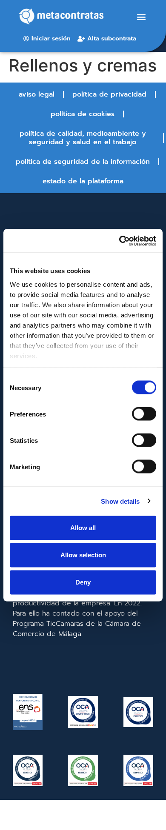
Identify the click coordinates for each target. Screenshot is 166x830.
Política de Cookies (82, 114)
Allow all (83, 527)
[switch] (144, 414)
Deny (83, 582)
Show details (120, 501)
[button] (141, 17)
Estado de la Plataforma (83, 181)
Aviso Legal (36, 94)
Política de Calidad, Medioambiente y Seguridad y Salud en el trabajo (83, 137)
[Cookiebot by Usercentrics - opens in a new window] (119, 240)
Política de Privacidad (109, 94)
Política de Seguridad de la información (83, 162)
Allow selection (83, 555)
